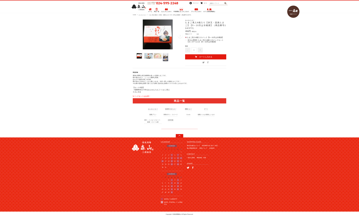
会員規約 (212, 148)
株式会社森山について (193, 145)
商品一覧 (156, 11)
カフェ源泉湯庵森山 (209, 11)
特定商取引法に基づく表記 (210, 145)
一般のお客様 (191, 157)
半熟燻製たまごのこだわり (181, 11)
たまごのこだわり (166, 11)
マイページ (195, 3)
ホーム (150, 11)
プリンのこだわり (196, 11)
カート (205, 3)
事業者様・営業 (201, 157)
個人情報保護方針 (192, 148)
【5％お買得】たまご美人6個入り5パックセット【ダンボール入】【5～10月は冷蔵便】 (205, 41)
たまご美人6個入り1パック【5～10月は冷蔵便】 (205, 37)
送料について (203, 148)
